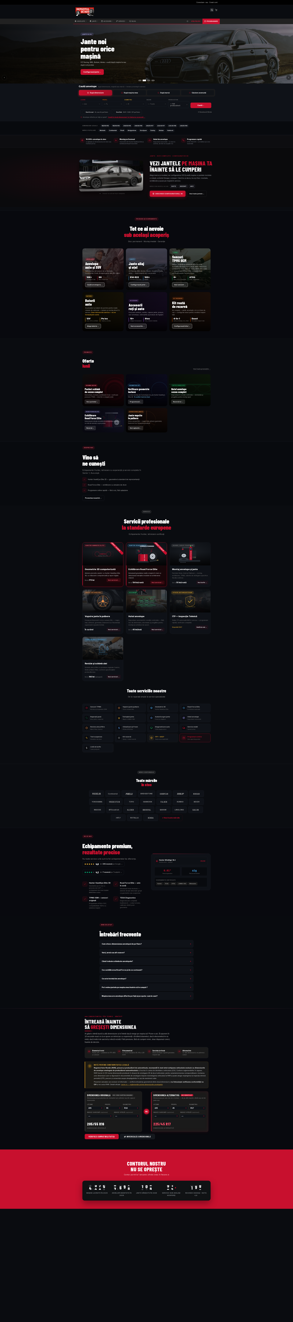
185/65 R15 (105, 126)
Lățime (90, 1104)
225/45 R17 (161, 126)
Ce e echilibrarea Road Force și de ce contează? (122, 970)
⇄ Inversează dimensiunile (137, 1136)
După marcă (165, 93)
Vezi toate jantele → (196, 194)
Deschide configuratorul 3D (169, 194)
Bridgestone (132, 130)
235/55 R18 (183, 126)
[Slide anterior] (4, 77)
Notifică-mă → (202, 627)
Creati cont (213, 2)
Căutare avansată (199, 93)
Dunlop (152, 130)
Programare (212, 21)
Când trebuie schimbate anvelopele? (117, 961)
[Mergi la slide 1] (140, 80)
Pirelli (122, 130)
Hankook (170, 130)
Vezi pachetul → (92, 402)
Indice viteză (123, 1112)
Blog (134, 21)
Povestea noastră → (93, 498)
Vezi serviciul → (113, 580)
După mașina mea (131, 93)
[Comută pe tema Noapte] (187, 21)
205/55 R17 (149, 126)
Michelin (102, 130)
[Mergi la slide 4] (153, 80)
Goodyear (143, 130)
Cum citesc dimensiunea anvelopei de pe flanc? (122, 944)
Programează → (135, 402)
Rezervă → (90, 428)
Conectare (200, 2)
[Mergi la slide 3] (148, 80)
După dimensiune (96, 93)
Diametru (127, 1104)
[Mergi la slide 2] (144, 80)
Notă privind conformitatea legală (111, 1065)
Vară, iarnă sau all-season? (113, 953)
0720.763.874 (195, 21)
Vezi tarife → (202, 582)
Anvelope (82, 21)
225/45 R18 (172, 126)
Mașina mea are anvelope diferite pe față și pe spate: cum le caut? (130, 996)
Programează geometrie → (94, 68)
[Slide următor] (288, 77)
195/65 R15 (116, 126)
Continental (113, 130)
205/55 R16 (127, 126)
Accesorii (108, 21)
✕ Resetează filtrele (205, 112)
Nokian (161, 130)
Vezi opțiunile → (135, 428)
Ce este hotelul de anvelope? (114, 979)
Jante (95, 21)
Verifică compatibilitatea (102, 1136)
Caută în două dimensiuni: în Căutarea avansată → (126, 117)
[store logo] (85, 11)
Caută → (200, 105)
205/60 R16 (138, 126)
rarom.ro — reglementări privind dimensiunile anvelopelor (142, 1084)
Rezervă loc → (178, 402)
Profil (108, 1104)
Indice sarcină (97, 1112)
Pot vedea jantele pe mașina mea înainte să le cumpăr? (125, 987)
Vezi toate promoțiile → (202, 369)
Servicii (122, 21)
